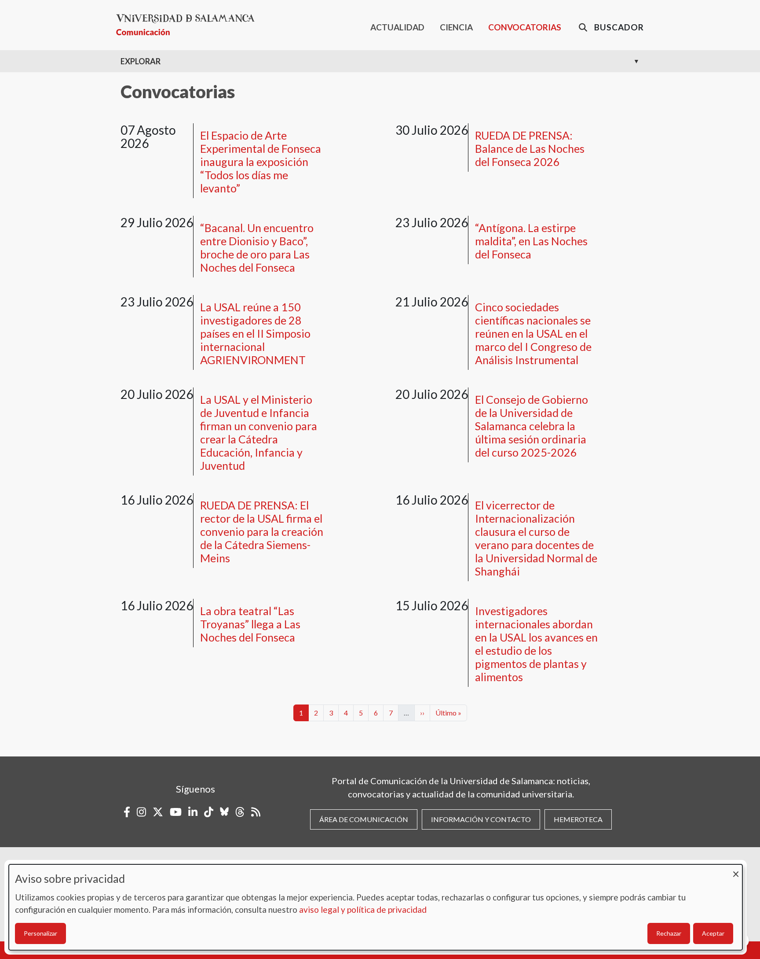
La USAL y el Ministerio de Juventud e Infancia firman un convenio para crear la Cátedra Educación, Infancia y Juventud (258, 432)
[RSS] (255, 812)
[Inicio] (189, 25)
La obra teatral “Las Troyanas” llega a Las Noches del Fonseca (250, 624)
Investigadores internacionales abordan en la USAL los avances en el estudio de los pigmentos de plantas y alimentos (536, 643)
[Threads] (240, 812)
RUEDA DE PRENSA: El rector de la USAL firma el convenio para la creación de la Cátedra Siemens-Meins (261, 531)
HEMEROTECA (578, 819)
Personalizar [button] (40, 933)
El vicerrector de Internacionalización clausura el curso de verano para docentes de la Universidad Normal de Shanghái (536, 538)
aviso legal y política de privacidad (363, 909)
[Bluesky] (224, 812)
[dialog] (375, 907)
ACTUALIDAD (397, 27)
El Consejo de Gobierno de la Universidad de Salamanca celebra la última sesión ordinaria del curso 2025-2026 (531, 426)
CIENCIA (456, 27)
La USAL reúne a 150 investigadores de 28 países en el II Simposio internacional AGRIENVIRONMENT (255, 333)
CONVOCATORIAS (524, 27)
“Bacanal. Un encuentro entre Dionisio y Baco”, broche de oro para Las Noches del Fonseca (257, 247)
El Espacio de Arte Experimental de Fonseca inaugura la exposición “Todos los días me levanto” (260, 162)
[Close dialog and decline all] (735, 869)
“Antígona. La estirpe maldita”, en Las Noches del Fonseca (531, 241)
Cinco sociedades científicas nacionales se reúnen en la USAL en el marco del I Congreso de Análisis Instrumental (533, 333)
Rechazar (668, 933)
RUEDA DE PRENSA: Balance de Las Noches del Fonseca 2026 (530, 148)
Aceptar (713, 933)
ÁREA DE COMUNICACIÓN (363, 819)
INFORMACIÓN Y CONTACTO (481, 819)
